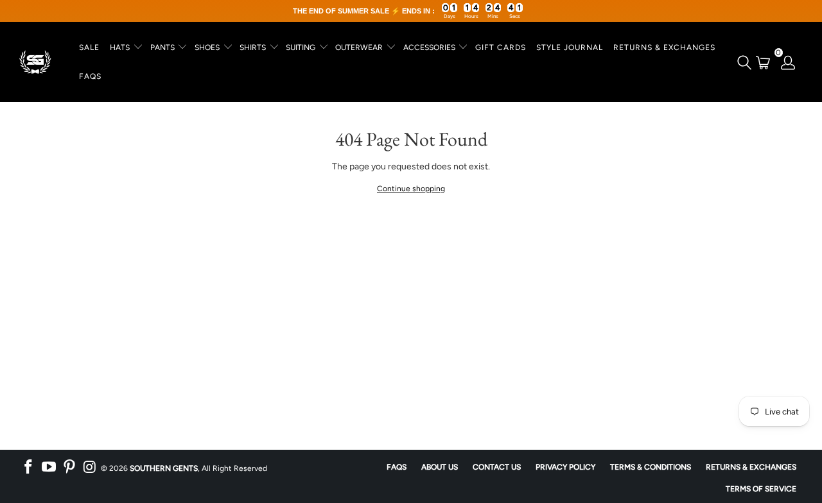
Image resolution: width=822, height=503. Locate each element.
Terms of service (761, 488)
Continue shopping (411, 188)
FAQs (90, 76)
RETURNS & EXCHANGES (664, 47)
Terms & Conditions (650, 467)
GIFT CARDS (500, 47)
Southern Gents (164, 468)
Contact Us (497, 467)
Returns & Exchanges (751, 467)
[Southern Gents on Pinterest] (69, 467)
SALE (89, 47)
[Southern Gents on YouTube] (49, 467)
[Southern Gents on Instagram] (90, 467)
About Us (439, 467)
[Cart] (763, 62)
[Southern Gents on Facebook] (29, 467)
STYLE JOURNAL (569, 47)
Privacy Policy (565, 467)
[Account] (788, 62)
